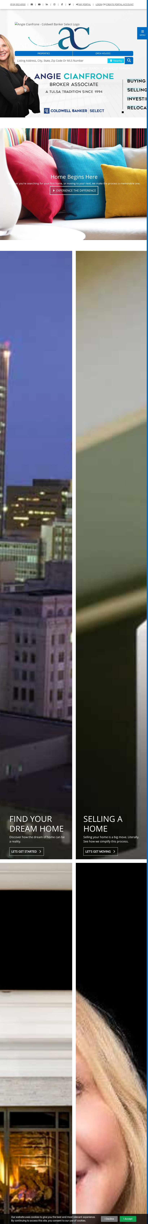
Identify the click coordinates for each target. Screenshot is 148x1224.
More (77, 107)
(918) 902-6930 (17, 4)
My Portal (85, 4)
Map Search (91, 68)
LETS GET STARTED (24, 851)
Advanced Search (116, 68)
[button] (142, 33)
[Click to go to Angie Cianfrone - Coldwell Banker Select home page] (47, 24)
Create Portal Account (120, 4)
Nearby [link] (117, 60)
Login (99, 4)
